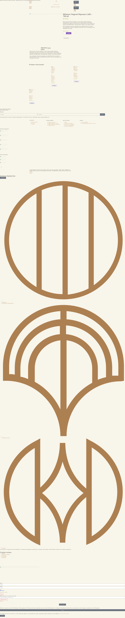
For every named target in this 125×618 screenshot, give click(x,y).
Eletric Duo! (68, 170)
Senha (1, 586)
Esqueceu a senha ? (4, 592)
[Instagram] (1, 563)
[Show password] (1, 589)
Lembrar (2, 590)
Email (1, 583)
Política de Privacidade (64, 613)
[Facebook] (1, 560)
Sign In (1, 601)
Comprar (68, 33)
